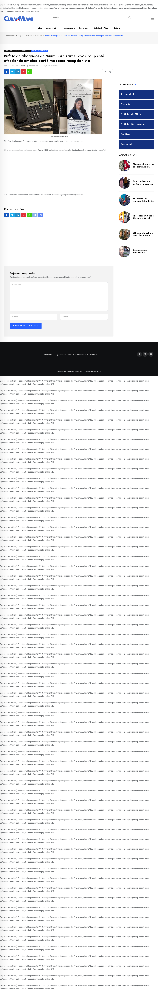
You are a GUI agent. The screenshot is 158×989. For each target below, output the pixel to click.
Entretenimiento (68, 28)
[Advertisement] (58, 169)
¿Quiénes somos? (64, 350)
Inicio (40, 28)
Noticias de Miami (101, 28)
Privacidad (94, 350)
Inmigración (84, 28)
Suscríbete (48, 350)
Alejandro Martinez (16, 62)
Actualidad (51, 28)
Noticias (117, 28)
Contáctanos (81, 350)
